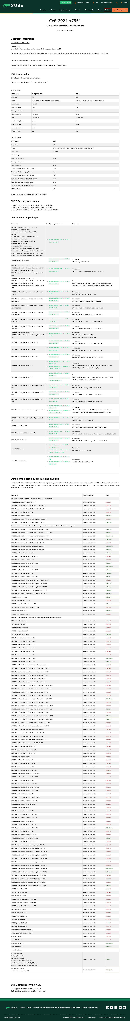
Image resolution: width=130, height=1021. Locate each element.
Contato (107, 10)
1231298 (29, 194)
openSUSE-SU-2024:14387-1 (23, 210)
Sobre (57, 1007)
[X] (115, 1007)
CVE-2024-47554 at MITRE (20, 43)
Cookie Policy (121, 1017)
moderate (40, 82)
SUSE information (20, 74)
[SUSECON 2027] (65, 2)
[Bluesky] (124, 1007)
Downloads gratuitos (120, 10)
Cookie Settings (92, 1017)
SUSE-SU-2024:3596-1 (21, 207)
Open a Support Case (14, 1017)
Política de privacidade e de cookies (107, 1017)
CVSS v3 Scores (16, 90)
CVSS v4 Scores (16, 137)
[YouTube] (107, 1007)
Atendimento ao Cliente (83, 2)
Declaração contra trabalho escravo (43, 1007)
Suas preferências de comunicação (70, 1007)
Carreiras (22, 1007)
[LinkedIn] (120, 1007)
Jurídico (29, 1007)
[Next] (71, 30)
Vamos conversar (93, 1007)
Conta (96, 2)
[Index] (66, 30)
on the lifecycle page (26, 487)
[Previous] (60, 30)
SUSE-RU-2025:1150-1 (21, 205)
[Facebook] (111, 1007)
